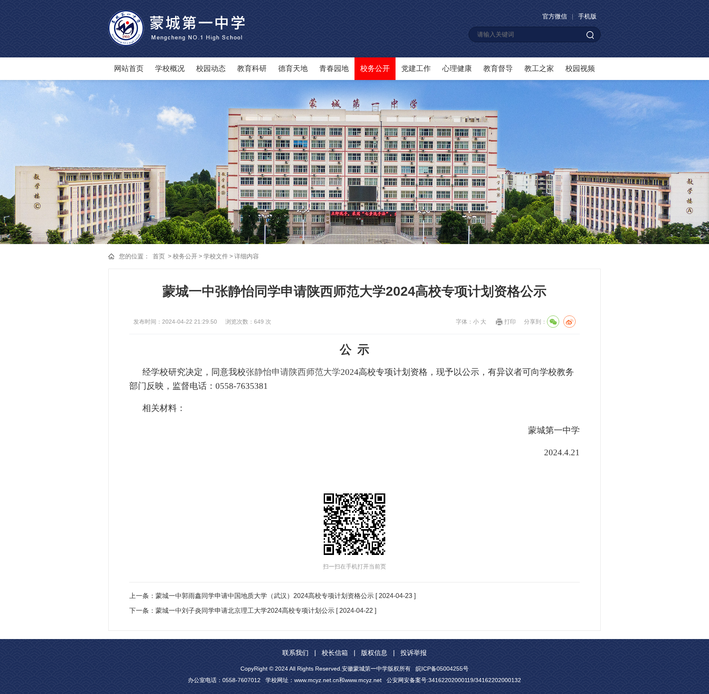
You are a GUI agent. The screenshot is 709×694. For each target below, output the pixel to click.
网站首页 (129, 68)
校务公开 (375, 68)
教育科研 (252, 68)
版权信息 (374, 652)
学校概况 (170, 68)
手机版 (587, 16)
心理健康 (457, 68)
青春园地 (334, 68)
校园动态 (211, 68)
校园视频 (580, 68)
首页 (159, 256)
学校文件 (216, 256)
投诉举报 (413, 652)
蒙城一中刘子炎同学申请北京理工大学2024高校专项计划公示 (245, 610)
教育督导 (498, 68)
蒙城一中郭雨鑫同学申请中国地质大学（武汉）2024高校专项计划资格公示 (265, 595)
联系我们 (295, 652)
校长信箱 (335, 652)
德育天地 (293, 68)
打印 (510, 321)
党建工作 (416, 68)
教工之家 (539, 68)
